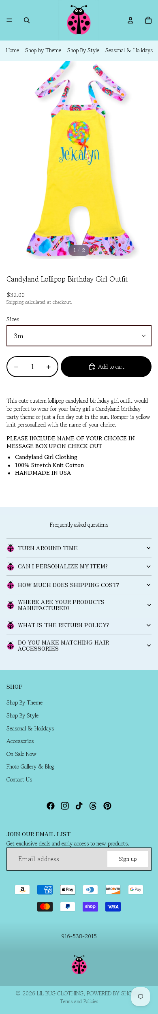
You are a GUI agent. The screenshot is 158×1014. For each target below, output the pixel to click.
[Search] (27, 20)
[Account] (130, 20)
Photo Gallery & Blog (30, 767)
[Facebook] (51, 806)
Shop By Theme (24, 703)
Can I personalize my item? (63, 566)
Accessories (20, 741)
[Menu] (9, 20)
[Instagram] (65, 806)
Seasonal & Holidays (129, 50)
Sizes (12, 319)
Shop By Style (83, 50)
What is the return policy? (63, 625)
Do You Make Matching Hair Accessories (63, 645)
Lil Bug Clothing (60, 993)
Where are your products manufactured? (61, 605)
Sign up (128, 858)
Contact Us (19, 779)
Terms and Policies (79, 1001)
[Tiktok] (79, 806)
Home (12, 50)
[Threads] (93, 806)
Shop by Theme (43, 50)
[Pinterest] (107, 806)
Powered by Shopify (115, 993)
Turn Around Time (48, 548)
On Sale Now (21, 754)
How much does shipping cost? (68, 585)
